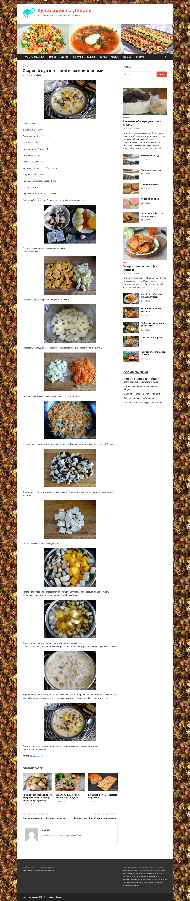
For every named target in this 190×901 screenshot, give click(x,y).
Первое (52, 57)
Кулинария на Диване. (65, 10)
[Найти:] (145, 74)
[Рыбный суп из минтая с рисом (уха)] (131, 332)
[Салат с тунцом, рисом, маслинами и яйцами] (70, 792)
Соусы (103, 57)
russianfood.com (39, 756)
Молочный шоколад (151, 170)
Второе (64, 57)
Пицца (114, 57)
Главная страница (34, 57)
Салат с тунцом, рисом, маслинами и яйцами (67, 796)
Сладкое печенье (150, 184)
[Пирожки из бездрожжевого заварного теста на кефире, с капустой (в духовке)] (37, 792)
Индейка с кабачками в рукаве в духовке (152, 295)
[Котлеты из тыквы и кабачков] (131, 317)
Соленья (126, 57)
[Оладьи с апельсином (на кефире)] (145, 260)
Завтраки (78, 57)
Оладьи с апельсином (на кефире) (140, 398)
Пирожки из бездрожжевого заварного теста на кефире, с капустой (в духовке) (37, 797)
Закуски (91, 57)
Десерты (140, 57)
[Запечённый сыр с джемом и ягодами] (145, 115)
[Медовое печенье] (131, 208)
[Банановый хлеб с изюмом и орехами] (103, 792)
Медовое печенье (150, 199)
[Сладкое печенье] (131, 193)
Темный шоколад (150, 155)
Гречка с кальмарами (151, 337)
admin (38, 75)
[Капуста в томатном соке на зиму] (131, 361)
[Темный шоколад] (131, 164)
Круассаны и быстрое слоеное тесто (152, 214)
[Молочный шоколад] (131, 179)
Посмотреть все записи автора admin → (61, 835)
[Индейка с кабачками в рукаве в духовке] (131, 303)
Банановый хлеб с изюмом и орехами (142, 393)
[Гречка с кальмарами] (131, 346)
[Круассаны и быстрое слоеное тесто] (131, 222)
